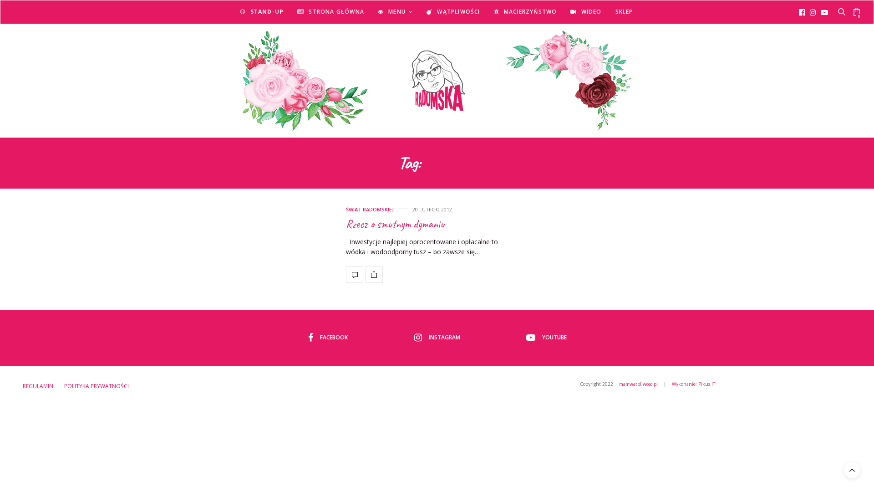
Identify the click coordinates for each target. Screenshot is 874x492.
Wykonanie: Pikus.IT (693, 384)
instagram (444, 337)
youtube (554, 337)
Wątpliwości (458, 11)
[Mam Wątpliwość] (437, 80)
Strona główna (336, 11)
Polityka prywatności (96, 386)
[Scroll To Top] (852, 470)
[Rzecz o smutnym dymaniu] (354, 274)
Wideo (591, 11)
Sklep (624, 11)
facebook (334, 337)
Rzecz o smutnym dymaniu (395, 224)
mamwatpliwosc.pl (638, 384)
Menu (397, 11)
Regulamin (38, 386)
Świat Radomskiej (370, 209)
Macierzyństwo (530, 11)
